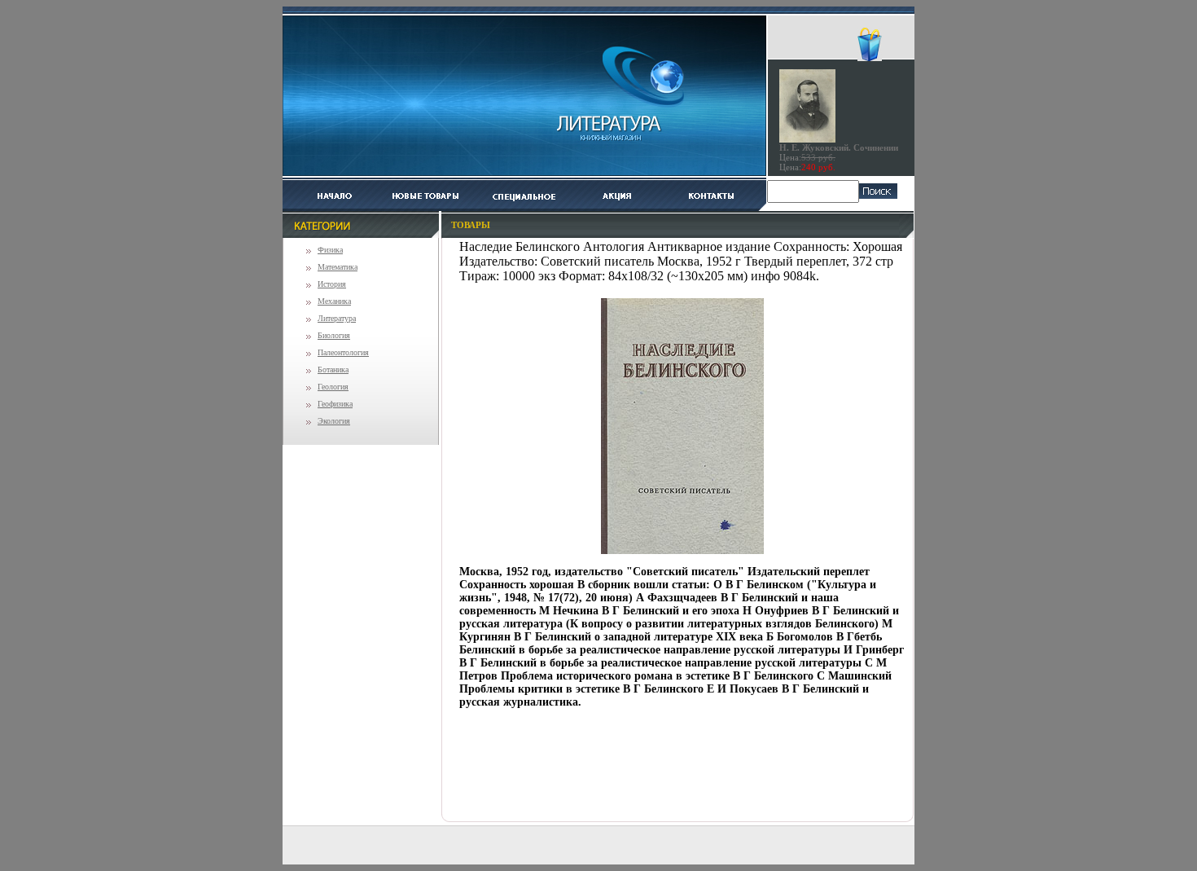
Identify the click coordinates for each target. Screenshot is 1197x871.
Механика (334, 301)
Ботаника (333, 369)
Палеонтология (343, 352)
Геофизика (335, 403)
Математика (337, 266)
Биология (334, 335)
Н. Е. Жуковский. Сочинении (838, 147)
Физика (330, 249)
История (332, 283)
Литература (337, 318)
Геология (333, 386)
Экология (334, 420)
